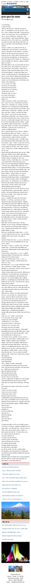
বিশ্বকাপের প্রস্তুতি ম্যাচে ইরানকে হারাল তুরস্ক (12, 536)
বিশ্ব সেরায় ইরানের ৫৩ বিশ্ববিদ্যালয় (9, 488)
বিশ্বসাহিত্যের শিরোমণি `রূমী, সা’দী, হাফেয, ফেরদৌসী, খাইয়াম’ (15, 528)
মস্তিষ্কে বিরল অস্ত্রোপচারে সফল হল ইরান (11, 474)
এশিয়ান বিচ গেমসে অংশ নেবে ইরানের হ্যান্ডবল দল (12, 499)
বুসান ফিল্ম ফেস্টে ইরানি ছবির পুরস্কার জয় (10, 467)
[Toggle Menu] (27, 13)
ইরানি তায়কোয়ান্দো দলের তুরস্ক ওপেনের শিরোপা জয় (12, 495)
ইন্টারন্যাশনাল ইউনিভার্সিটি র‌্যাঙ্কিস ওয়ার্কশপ (11, 532)
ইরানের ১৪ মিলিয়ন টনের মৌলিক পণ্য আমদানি (11, 470)
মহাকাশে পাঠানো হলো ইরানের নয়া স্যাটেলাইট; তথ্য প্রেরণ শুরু (14, 481)
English (4, 3)
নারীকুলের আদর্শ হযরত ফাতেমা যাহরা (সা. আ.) (11, 485)
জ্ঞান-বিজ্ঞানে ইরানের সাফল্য (7, 539)
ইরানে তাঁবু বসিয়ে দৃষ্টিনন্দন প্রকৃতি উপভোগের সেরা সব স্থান (14, 525)
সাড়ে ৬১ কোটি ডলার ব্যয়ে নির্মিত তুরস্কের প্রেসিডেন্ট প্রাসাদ (14, 478)
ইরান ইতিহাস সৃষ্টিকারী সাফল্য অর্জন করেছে (11, 492)
